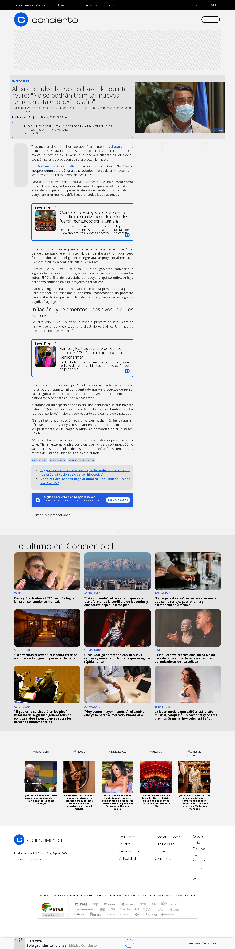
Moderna (94, 918)
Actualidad (39, 460)
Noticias (59, 5)
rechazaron (115, 146)
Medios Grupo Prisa (52, 915)
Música (124, 843)
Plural (109, 918)
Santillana (111, 905)
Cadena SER (143, 905)
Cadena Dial (164, 909)
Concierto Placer (167, 836)
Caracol (175, 905)
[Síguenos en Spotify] (188, 19)
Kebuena (175, 909)
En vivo (18, 5)
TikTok (197, 873)
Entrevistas (91, 5)
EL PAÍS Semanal (145, 909)
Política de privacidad (66, 895)
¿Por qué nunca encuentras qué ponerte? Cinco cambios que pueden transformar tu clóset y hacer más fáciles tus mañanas (194, 802)
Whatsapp (200, 879)
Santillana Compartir (128, 905)
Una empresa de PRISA (52, 907)
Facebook (199, 848)
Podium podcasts (79, 913)
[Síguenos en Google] (161, 19)
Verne (154, 909)
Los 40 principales (96, 905)
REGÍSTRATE (212, 5)
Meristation (166, 918)
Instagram (199, 842)
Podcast (161, 851)
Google (197, 836)
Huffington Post (85, 909)
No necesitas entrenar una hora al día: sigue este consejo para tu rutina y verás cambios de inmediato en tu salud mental (79, 802)
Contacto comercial (30, 859)
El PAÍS (81, 905)
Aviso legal (45, 895)
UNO (103, 909)
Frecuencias (110, 5)
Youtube (198, 861)
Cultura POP (164, 843)
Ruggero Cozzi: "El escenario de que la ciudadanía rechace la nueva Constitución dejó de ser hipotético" (85, 472)
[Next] (146, 943)
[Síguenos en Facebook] (172, 19)
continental (137, 909)
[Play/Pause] (129, 943)
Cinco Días (124, 909)
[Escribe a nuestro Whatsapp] (198, 19)
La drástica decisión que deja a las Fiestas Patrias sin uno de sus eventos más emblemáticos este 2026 (155, 801)
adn (163, 905)
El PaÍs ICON (123, 918)
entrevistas (58, 460)
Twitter (197, 855)
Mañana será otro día (82, 460)
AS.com (153, 905)
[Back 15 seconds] (120, 943)
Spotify (197, 867)
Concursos (74, 5)
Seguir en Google (118, 499)
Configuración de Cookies (120, 895)
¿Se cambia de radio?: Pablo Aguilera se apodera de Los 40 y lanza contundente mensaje (41, 799)
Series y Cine (129, 851)
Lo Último (47, 5)
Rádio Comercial (180, 918)
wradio (112, 909)
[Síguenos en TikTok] (193, 19)
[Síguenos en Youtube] (182, 19)
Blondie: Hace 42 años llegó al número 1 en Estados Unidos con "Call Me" (85, 481)
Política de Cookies (92, 895)
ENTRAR (194, 5)
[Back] (111, 943)
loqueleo (150, 918)
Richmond (79, 918)
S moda (136, 918)
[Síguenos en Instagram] (166, 19)
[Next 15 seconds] (137, 943)
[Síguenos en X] (177, 19)
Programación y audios (202, 943)
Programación (32, 5)
